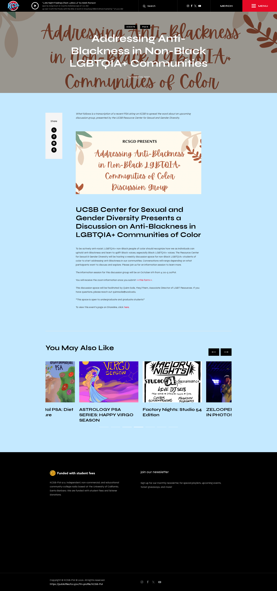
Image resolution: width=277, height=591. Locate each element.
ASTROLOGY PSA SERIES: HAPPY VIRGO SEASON (72, 415)
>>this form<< (144, 280)
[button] (213, 352)
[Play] (35, 5)
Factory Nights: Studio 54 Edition (138, 412)
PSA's (145, 27)
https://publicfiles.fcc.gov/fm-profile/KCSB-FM (76, 584)
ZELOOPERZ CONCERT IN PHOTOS (201, 412)
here (126, 307)
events (131, 27)
